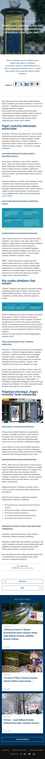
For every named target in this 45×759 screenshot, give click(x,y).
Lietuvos (22, 568)
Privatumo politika (36, 750)
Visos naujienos (22, 739)
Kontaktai (5, 750)
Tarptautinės (29, 568)
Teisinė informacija (19, 750)
